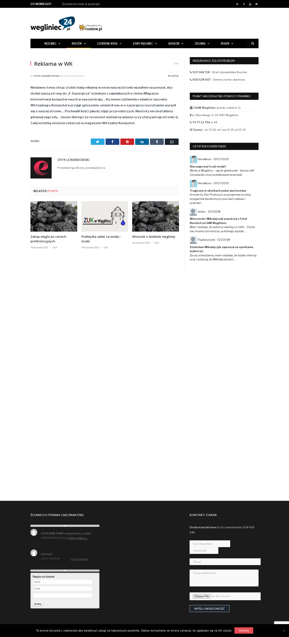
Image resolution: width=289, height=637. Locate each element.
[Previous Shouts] (64, 526)
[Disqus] (104, 315)
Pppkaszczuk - (214, 239)
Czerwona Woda (107, 43)
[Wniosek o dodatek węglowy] (155, 216)
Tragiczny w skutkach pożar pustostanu (218, 190)
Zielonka (200, 43)
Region (225, 43)
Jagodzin (173, 43)
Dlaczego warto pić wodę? (208, 166)
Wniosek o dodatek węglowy (153, 236)
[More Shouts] (64, 571)
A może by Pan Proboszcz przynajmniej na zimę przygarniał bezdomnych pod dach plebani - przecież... (220, 199)
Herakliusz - (213, 159)
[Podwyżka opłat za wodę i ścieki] (104, 216)
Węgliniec (50, 43)
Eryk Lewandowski (46, 75)
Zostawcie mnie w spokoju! (81, 4)
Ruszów (77, 43)
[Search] (253, 43)
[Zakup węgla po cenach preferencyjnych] (53, 216)
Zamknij (244, 630)
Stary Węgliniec (143, 43)
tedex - (209, 211)
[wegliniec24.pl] (66, 23)
